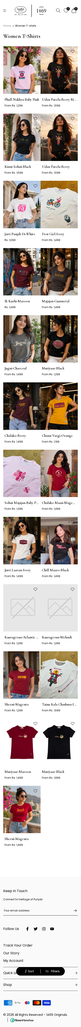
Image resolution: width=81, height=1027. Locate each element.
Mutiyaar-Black (53, 368)
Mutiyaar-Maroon (18, 771)
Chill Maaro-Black (55, 570)
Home (7, 25)
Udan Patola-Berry (56, 166)
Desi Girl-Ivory (53, 234)
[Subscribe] (73, 910)
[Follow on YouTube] (52, 928)
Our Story (11, 953)
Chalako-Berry (15, 435)
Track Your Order (18, 945)
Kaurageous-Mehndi (57, 637)
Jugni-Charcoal (16, 368)
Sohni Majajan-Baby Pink (23, 502)
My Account (13, 960)
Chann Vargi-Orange (57, 435)
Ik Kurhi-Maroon (17, 301)
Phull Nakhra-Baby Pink (22, 99)
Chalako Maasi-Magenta (59, 502)
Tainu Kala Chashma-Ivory (61, 704)
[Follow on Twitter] (36, 928)
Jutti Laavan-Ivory (18, 570)
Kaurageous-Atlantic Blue (24, 637)
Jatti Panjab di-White (20, 234)
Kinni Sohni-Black (18, 166)
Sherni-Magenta (17, 704)
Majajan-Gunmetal (55, 301)
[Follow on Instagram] (44, 928)
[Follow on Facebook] (27, 928)
